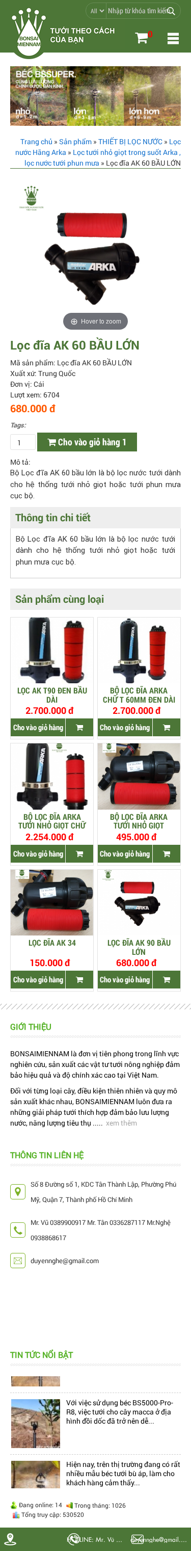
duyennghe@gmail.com (160, 1539)
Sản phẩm (75, 141)
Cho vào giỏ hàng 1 (91, 442)
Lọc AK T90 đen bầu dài (52, 694)
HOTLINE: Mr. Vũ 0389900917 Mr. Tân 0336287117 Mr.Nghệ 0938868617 (97, 1539)
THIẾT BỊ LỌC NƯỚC (130, 141)
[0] (141, 39)
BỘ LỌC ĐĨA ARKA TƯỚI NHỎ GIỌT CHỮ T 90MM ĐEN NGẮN (52, 821)
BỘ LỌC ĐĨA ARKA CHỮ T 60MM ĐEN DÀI (139, 694)
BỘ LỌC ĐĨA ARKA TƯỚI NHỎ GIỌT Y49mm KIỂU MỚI (139, 821)
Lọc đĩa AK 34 (52, 943)
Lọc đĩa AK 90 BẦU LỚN (139, 946)
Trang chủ (36, 141)
